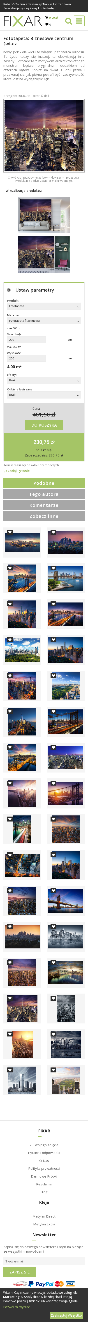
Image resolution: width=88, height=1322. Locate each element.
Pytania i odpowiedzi (44, 1152)
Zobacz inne (44, 516)
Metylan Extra (44, 1224)
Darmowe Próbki (44, 1176)
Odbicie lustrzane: (20, 389)
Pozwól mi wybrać (16, 1307)
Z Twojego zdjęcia (44, 1145)
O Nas (44, 1160)
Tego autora (44, 494)
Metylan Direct (44, 1216)
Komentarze (43, 505)
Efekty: (11, 375)
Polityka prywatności (44, 1168)
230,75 (41, 441)
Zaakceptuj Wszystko (66, 1315)
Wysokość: (14, 353)
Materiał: (13, 315)
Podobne (43, 483)
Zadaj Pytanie (18, 471)
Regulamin (44, 1184)
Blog (44, 1192)
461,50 (41, 414)
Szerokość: (14, 334)
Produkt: (13, 301)
